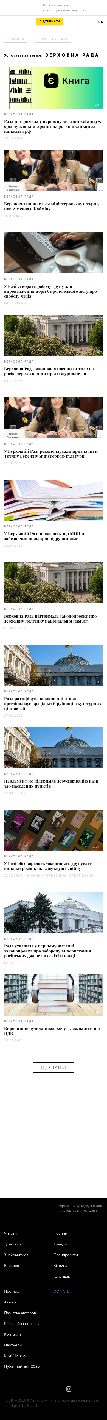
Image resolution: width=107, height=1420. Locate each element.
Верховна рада (52, 39)
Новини (60, 1233)
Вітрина (60, 1265)
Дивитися (12, 1244)
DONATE (61, 1291)
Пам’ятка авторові (20, 1313)
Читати (10, 1233)
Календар (62, 1276)
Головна (15, 39)
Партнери (13, 1345)
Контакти (12, 1334)
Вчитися (11, 1265)
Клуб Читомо (16, 1355)
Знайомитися (16, 1255)
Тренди (60, 1244)
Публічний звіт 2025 (22, 1366)
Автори (10, 1302)
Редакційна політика (22, 1323)
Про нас (11, 1291)
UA (100, 22)
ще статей (53, 1067)
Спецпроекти (66, 1255)
